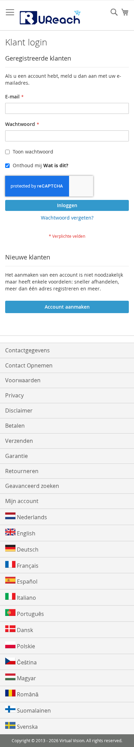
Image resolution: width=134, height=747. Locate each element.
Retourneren (21, 471)
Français (26, 565)
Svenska (26, 726)
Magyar (25, 678)
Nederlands (31, 517)
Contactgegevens (27, 350)
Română (26, 694)
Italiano (25, 597)
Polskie (25, 646)
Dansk (24, 630)
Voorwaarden (23, 380)
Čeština (26, 662)
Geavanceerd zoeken (32, 486)
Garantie (16, 456)
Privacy (14, 395)
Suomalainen (33, 710)
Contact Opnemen (29, 365)
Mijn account (21, 501)
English (25, 533)
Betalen (15, 425)
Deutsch (26, 549)
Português (29, 614)
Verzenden (19, 441)
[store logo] (50, 15)
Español (26, 581)
